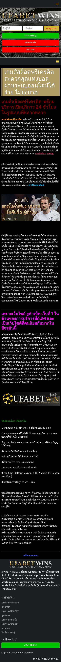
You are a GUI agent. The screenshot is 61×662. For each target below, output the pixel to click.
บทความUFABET (10, 611)
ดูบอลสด (6, 615)
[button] (57, 3)
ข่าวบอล (6, 628)
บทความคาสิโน (9, 619)
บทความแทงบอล (10, 602)
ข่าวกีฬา (6, 607)
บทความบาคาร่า (10, 624)
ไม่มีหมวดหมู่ (8, 632)
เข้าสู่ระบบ (51, 28)
